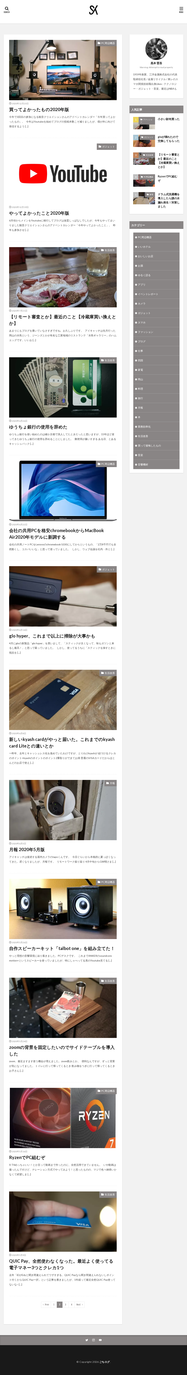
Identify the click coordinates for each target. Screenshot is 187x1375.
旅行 (140, 398)
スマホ (142, 322)
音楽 (140, 455)
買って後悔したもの (149, 445)
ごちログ (104, 1361)
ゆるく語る (144, 275)
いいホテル (144, 246)
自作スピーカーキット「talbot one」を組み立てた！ (62, 948)
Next (79, 1304)
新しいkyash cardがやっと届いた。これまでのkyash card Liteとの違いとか (62, 742)
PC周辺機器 (108, 43)
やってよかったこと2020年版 (39, 213)
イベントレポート (148, 294)
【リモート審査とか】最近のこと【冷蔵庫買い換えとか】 (62, 320)
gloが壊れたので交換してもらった (169, 139)
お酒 (140, 265)
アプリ (142, 284)
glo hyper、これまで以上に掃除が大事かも (52, 635)
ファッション (146, 120)
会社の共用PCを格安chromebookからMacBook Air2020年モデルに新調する (56, 534)
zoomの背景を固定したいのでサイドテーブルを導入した (62, 1050)
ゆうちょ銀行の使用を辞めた (38, 426)
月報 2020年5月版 (27, 849)
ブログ (142, 341)
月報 (112, 783)
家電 (151, 194)
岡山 (140, 379)
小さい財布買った (169, 119)
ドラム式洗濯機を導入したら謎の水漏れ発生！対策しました (169, 200)
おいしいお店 (145, 256)
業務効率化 (144, 426)
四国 (140, 360)
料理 (140, 388)
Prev (47, 1304)
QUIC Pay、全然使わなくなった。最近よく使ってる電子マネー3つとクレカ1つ (61, 1264)
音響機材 (143, 464)
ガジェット (108, 146)
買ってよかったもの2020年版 (39, 109)
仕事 (140, 350)
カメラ (142, 303)
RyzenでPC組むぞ (27, 1157)
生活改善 (110, 250)
